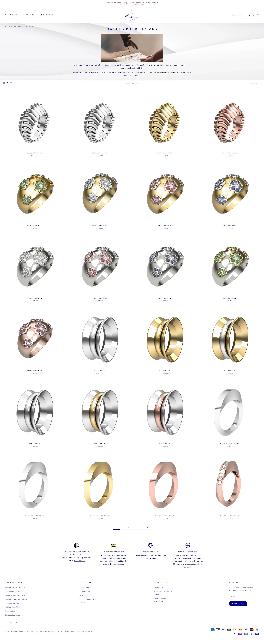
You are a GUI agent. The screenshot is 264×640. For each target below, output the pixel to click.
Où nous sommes (85, 591)
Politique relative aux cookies (16, 599)
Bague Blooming (34, 225)
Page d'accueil (12, 15)
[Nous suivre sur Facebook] (6, 622)
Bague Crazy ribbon (229, 443)
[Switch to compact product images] (11, 83)
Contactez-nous (84, 587)
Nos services (158, 587)
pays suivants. (79, 561)
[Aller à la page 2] (147, 527)
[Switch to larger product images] (4, 83)
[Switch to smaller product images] (7, 83)
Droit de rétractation (12, 615)
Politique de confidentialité (15, 587)
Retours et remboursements (15, 595)
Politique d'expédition (13, 607)
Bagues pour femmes (25, 26)
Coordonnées (10, 611)
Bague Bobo (99, 371)
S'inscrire (238, 604)
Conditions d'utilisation (13, 591)
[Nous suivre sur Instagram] (11, 622)
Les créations (29, 15)
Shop (14, 26)
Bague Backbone (34, 153)
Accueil (8, 26)
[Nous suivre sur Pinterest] (17, 622)
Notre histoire (46, 15)
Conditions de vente (12, 603)
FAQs (81, 595)
